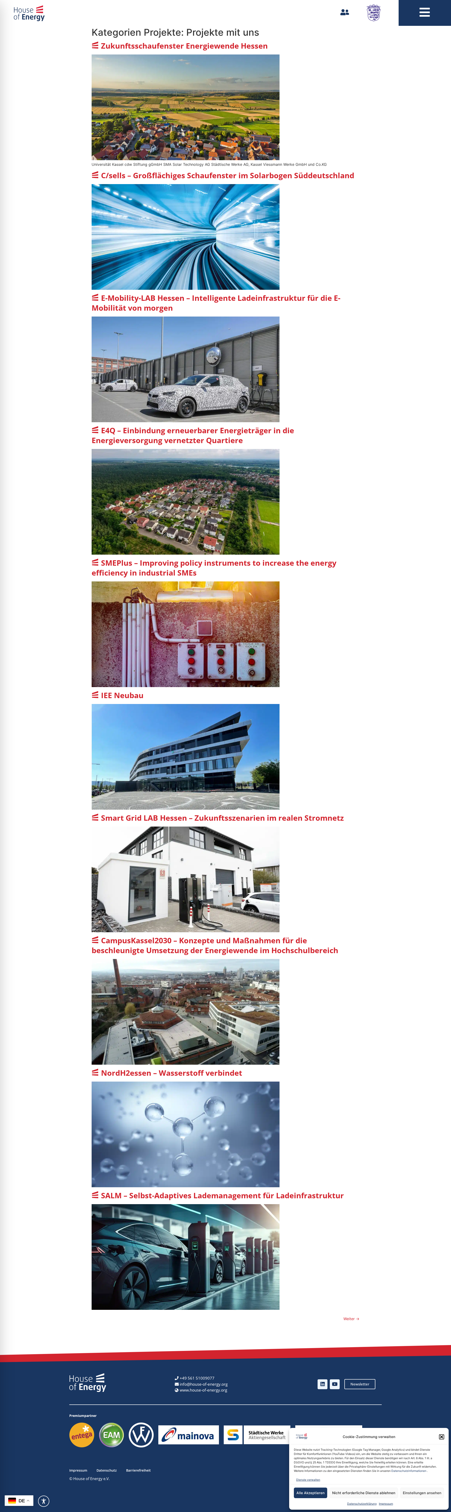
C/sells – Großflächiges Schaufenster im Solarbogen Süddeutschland (227, 175)
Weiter (351, 1318)
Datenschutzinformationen (408, 1471)
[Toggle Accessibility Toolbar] (44, 1501)
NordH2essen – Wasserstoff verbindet (171, 1073)
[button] (441, 1437)
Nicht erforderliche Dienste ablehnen (363, 1493)
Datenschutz (107, 1470)
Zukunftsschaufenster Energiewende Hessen (184, 46)
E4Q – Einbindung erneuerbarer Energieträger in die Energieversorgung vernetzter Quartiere (193, 435)
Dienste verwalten (308, 1479)
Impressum (386, 1503)
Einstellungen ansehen (422, 1493)
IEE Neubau (122, 695)
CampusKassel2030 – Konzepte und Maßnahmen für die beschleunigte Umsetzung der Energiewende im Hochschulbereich (215, 945)
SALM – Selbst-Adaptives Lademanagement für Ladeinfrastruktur (222, 1195)
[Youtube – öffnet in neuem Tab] (335, 1384)
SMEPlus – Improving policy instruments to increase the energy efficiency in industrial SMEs (214, 568)
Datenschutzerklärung (362, 1503)
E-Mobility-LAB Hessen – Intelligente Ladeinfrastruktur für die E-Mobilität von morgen (216, 303)
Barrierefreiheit (138, 1470)
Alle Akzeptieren (310, 1493)
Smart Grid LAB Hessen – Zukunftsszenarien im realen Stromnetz (222, 818)
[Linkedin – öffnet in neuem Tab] (322, 1384)
